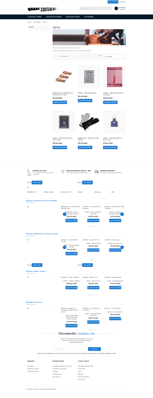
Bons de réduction (83, 377)
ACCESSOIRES (89, 17)
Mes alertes (81, 380)
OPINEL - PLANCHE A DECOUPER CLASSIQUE (93, 213)
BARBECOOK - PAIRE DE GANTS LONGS (88, 139)
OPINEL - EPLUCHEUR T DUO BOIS (115, 313)
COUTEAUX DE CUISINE (53, 17)
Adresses (80, 374)
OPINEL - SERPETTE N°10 (71, 281)
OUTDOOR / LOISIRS (34, 17)
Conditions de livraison (60, 369)
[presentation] (64, 214)
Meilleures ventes (32, 371)
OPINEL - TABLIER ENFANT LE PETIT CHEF (112, 139)
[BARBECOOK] (31, 192)
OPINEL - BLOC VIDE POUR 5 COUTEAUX (71, 314)
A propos (55, 371)
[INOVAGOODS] (66, 192)
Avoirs (79, 371)
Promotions (30, 366)
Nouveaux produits (33, 369)
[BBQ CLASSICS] (49, 192)
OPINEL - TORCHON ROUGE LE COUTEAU (113, 94)
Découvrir (37, 183)
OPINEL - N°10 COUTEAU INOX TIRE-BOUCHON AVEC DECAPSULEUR (115, 247)
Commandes (81, 369)
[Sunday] (113, 192)
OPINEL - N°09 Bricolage (93, 243)
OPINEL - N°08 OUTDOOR (71, 243)
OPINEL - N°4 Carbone (115, 281)
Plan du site (56, 377)
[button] (90, 227)
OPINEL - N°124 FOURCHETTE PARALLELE (71, 213)
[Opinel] (80, 192)
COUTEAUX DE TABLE (73, 17)
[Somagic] (98, 192)
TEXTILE (31, 27)
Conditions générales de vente (62, 366)
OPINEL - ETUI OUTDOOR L (93, 312)
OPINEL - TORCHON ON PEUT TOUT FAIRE (62, 139)
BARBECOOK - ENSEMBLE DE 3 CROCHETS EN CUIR (63, 94)
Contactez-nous (57, 374)
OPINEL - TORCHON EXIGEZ (87, 93)
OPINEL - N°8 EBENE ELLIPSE (93, 281)
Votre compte (83, 361)
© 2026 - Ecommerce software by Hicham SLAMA (41, 389)
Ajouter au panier (60, 102)
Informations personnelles (85, 366)
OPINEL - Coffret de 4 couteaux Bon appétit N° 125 (115, 213)
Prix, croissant (114, 56)
